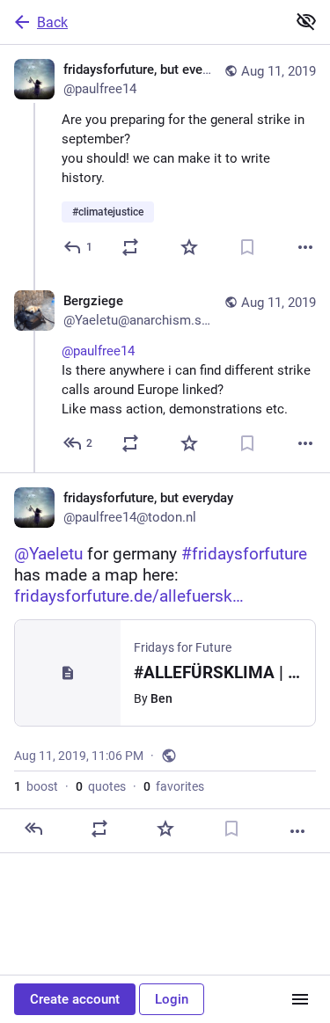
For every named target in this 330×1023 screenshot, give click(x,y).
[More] (305, 247)
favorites (173, 786)
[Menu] (300, 999)
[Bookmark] (247, 247)
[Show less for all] (306, 21)
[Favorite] (189, 247)
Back (52, 22)
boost (36, 786)
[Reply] (33, 828)
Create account (75, 999)
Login (171, 999)
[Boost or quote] (130, 247)
